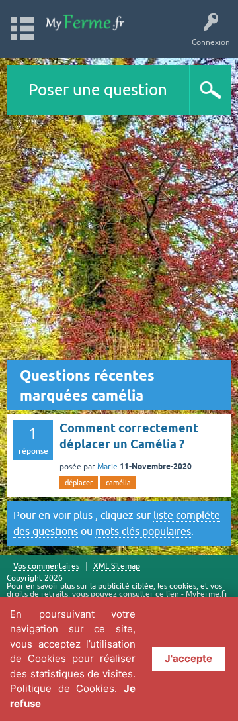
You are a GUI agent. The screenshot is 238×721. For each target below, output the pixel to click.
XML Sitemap (116, 566)
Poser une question (97, 90)
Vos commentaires (46, 566)
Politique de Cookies (62, 688)
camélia (118, 483)
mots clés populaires (143, 531)
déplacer (79, 483)
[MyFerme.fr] (85, 23)
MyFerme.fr (207, 594)
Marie (107, 466)
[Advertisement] (119, 241)
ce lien (167, 594)
